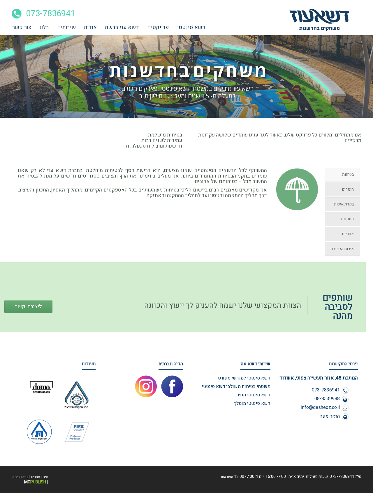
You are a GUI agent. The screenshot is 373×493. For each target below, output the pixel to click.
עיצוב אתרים (39, 476)
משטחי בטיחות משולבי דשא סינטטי (236, 386)
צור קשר (21, 27)
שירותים (66, 27)
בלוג (44, 27)
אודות (90, 27)
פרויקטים (158, 27)
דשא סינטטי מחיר (253, 394)
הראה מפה (330, 416)
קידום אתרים (20, 476)
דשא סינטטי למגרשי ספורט (244, 378)
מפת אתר (226, 476)
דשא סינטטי (191, 27)
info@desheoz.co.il (320, 407)
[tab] (342, 175)
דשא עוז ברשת (122, 27)
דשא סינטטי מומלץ (252, 403)
